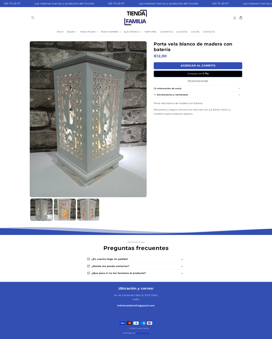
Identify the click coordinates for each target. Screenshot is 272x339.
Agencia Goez (142, 333)
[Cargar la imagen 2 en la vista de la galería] (65, 210)
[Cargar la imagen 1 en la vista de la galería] (41, 210)
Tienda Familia (142, 328)
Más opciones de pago (198, 80)
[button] (33, 18)
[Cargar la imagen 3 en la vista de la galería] (88, 210)
